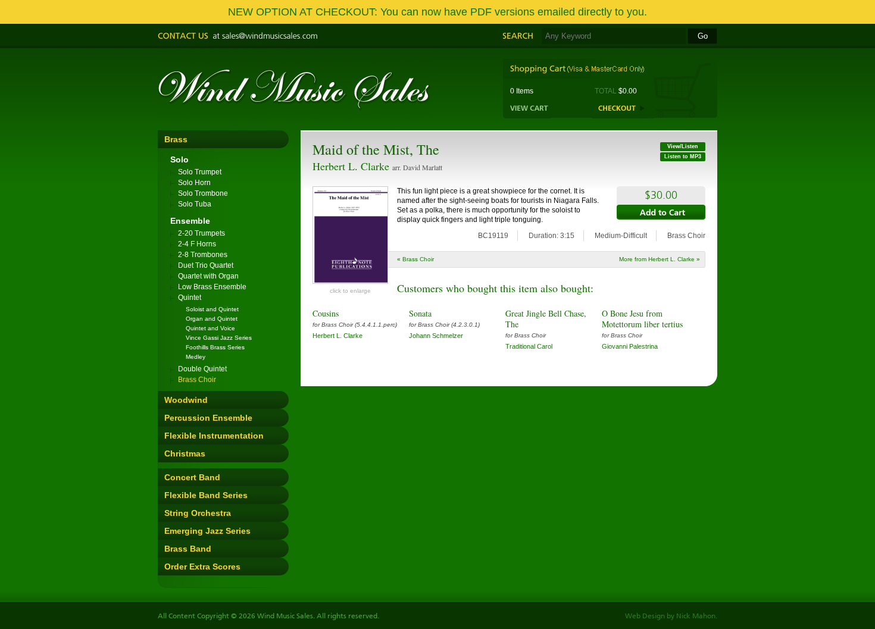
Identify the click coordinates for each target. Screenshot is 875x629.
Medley (195, 356)
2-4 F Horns (197, 244)
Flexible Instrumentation (214, 435)
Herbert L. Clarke (350, 166)
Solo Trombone (203, 193)
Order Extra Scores (202, 566)
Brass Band (187, 548)
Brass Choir (197, 379)
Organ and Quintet (212, 318)
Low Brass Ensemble (212, 287)
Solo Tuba (194, 204)
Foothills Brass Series (215, 347)
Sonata (420, 313)
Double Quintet (202, 369)
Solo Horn (194, 183)
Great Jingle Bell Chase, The (545, 319)
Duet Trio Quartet (205, 265)
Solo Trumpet (199, 172)
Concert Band (192, 477)
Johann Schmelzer (436, 335)
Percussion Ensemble (208, 418)
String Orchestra (197, 513)
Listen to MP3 (682, 156)
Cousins (325, 313)
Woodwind (186, 400)
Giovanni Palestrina (630, 346)
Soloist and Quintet (212, 309)
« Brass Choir (415, 259)
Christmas (184, 453)
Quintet (189, 297)
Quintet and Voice (210, 328)
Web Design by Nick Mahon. (671, 616)
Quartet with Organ (208, 276)
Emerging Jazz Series (207, 531)
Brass (176, 139)
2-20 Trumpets (201, 233)
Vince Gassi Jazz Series (219, 337)
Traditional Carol (528, 346)
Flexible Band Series (206, 495)
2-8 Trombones (202, 255)
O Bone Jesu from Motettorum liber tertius (642, 319)
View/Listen (682, 146)
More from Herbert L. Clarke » (659, 259)
